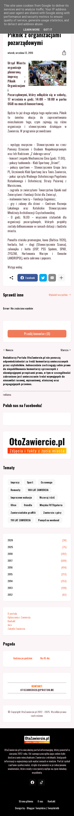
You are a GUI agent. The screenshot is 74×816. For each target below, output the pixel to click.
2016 (37, 567)
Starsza (64, 350)
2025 (37, 547)
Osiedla (28, 505)
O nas (40, 801)
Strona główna (26, 801)
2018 (37, 554)
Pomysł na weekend (48, 520)
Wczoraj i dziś (47, 497)
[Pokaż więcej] (61, 278)
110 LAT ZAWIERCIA (21, 520)
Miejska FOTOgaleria (51, 505)
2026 (37, 540)
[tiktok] (41, 782)
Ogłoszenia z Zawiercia (19, 617)
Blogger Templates (36, 808)
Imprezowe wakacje (21, 497)
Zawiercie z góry (52, 512)
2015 (37, 574)
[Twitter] (43, 278)
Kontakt (11, 621)
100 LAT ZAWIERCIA (38, 490)
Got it (47, 29)
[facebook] (32, 782)
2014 (37, 581)
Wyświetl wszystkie (58, 295)
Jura (10, 625)
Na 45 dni (45, 658)
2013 (37, 588)
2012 (37, 594)
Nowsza (9, 350)
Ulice (13, 505)
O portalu (12, 613)
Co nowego (46, 482)
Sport (30, 482)
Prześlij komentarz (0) (37, 333)
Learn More (31, 29)
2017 (37, 560)
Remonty (15, 490)
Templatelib (53, 808)
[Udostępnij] (63, 52)
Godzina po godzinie (22, 658)
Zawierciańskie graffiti (23, 512)
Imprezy (15, 482)
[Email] (52, 278)
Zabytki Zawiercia (16, 629)
